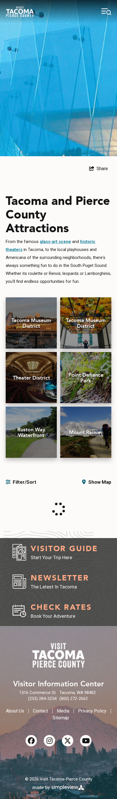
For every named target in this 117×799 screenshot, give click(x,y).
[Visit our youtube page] (85, 740)
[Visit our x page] (67, 740)
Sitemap (61, 717)
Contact (40, 711)
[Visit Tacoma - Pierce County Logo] (20, 12)
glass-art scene (55, 241)
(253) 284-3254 (42, 698)
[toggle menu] (106, 12)
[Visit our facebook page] (31, 740)
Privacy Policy (92, 711)
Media (63, 711)
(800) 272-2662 (73, 698)
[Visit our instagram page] (49, 740)
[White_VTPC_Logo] (58, 655)
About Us (15, 711)
